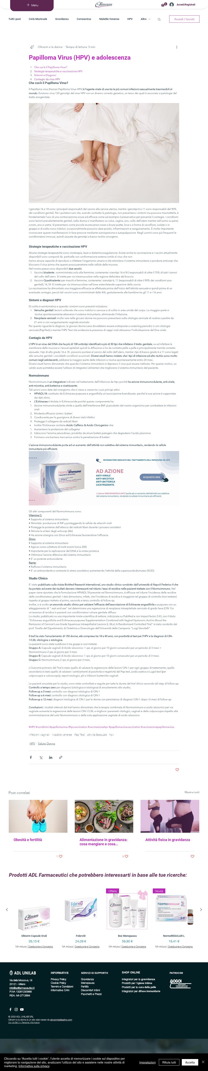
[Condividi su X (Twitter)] (41, 757)
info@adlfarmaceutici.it (22, 987)
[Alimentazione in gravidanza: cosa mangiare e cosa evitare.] (104, 816)
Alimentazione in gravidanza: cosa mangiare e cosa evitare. (104, 842)
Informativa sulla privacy (34, 1066)
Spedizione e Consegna (40, 946)
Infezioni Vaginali (39, 734)
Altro (143, 18)
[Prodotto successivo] (201, 909)
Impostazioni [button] (147, 1062)
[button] (164, 4)
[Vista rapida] (34, 909)
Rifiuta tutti (169, 1062)
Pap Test (79, 734)
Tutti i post (15, 18)
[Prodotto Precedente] (6, 909)
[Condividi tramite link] (61, 757)
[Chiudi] (203, 1062)
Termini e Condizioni (62, 986)
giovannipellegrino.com (61, 1019)
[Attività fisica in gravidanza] (170, 816)
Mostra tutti (192, 792)
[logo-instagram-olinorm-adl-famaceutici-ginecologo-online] (16, 1009)
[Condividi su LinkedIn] (51, 757)
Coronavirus (84, 18)
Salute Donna (46, 743)
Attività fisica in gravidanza (167, 840)
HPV (130, 18)
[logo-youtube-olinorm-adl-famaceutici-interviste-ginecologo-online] (22, 1009)
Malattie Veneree (109, 18)
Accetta (190, 1062)
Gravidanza (62, 18)
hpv (111, 734)
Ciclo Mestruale (38, 18)
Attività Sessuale (97, 734)
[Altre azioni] (176, 46)
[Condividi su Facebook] (31, 757)
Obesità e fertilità (28, 840)
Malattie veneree (62, 734)
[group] (104, 923)
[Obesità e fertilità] (38, 816)
